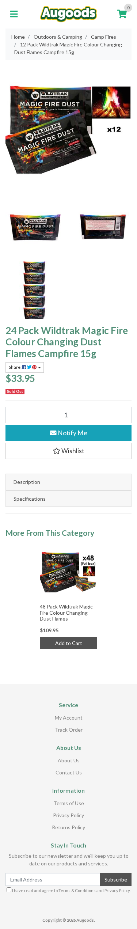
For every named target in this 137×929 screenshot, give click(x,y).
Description (27, 482)
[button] (68, 451)
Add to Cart (68, 643)
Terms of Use (68, 803)
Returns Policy (68, 827)
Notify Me (72, 433)
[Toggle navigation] (13, 14)
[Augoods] (68, 14)
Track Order (69, 730)
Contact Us (69, 772)
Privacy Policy (68, 815)
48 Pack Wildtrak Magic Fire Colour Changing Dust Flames (66, 612)
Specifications (30, 499)
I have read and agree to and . (70, 890)
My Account (69, 717)
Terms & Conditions (77, 890)
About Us (69, 760)
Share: (15, 367)
